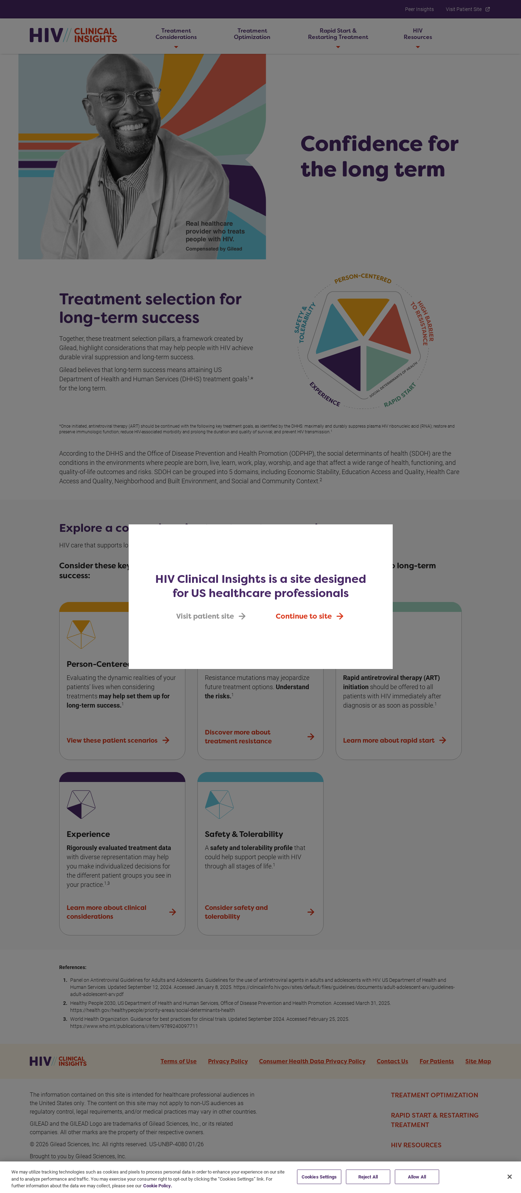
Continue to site (304, 616)
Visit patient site (205, 616)
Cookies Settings (319, 1176)
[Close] (509, 1176)
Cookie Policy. (157, 1185)
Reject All (368, 1176)
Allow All (417, 1176)
